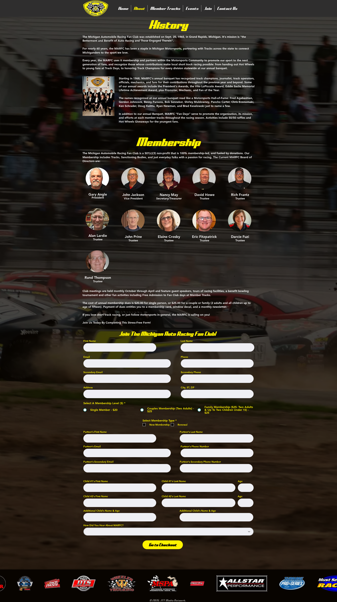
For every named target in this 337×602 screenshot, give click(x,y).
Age (240, 481)
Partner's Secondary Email (98, 461)
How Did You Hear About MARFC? (103, 525)
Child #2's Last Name (174, 496)
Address (88, 387)
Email (86, 357)
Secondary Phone (191, 372)
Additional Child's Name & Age (101, 510)
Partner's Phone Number (195, 446)
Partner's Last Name (191, 432)
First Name (89, 341)
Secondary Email (93, 372)
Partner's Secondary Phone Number (200, 461)
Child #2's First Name (95, 496)
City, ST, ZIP (187, 387)
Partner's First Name (95, 432)
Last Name (187, 341)
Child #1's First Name (95, 481)
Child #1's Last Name (174, 481)
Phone (184, 357)
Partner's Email (92, 446)
